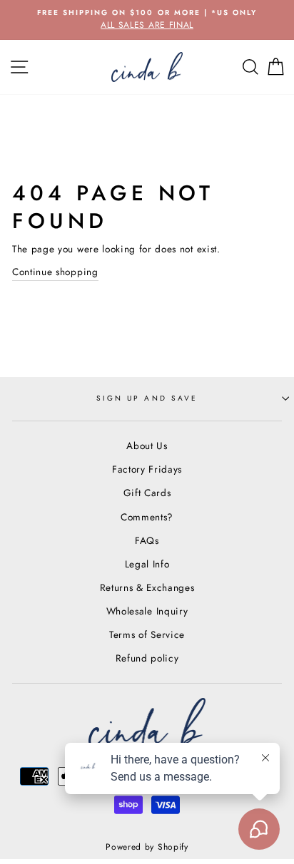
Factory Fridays (147, 469)
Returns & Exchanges (147, 587)
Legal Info (147, 564)
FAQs (147, 540)
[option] (147, 20)
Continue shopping (55, 271)
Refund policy (147, 658)
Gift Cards (147, 492)
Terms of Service (147, 634)
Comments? (147, 517)
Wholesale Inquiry (147, 611)
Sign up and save (147, 398)
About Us (146, 445)
